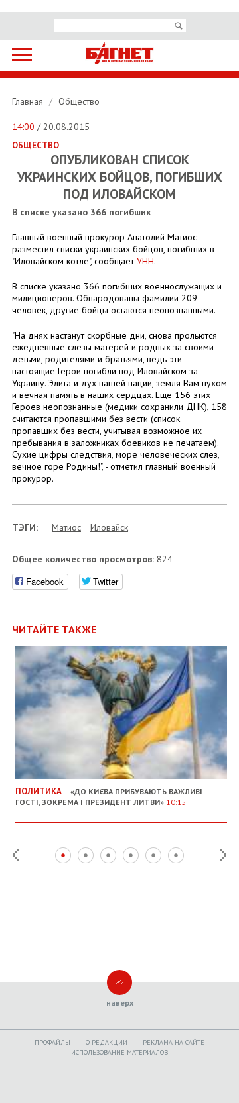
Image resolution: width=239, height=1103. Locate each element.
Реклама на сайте (173, 1042)
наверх (119, 1003)
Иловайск (109, 527)
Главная (29, 101)
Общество (79, 101)
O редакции (106, 1042)
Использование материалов (119, 1052)
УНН (145, 261)
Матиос (66, 527)
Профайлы (52, 1042)
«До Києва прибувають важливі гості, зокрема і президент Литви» (108, 796)
